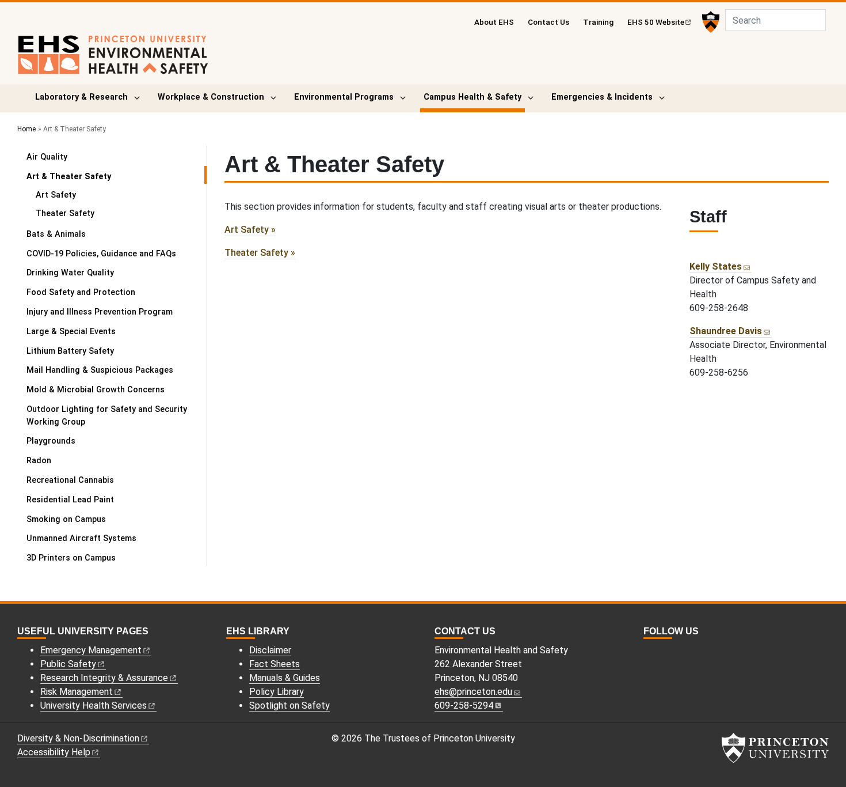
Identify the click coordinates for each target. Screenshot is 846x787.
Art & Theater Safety (100, 176)
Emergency (91, 650)
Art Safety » (250, 229)
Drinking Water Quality (70, 273)
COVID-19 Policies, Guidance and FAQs (101, 254)
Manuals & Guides (284, 677)
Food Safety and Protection (80, 292)
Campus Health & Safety (474, 97)
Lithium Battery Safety (70, 351)
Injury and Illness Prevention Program (99, 312)
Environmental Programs (344, 97)
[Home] (113, 59)
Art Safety (56, 195)
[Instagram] (648, 651)
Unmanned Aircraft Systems (81, 538)
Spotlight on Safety (289, 705)
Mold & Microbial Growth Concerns (95, 390)
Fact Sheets (274, 664)
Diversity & (78, 738)
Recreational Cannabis (70, 480)
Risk (76, 691)
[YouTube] (673, 651)
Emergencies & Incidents (602, 97)
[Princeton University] (709, 22)
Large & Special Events (71, 331)
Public (68, 664)
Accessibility (53, 752)
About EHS (494, 22)
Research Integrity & (104, 677)
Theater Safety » (259, 252)
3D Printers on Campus (71, 558)
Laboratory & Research (81, 97)
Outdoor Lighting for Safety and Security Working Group (106, 415)
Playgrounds (50, 441)
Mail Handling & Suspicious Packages (99, 370)
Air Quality (46, 157)
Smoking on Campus (66, 519)
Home (26, 129)
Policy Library (276, 691)
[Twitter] (661, 651)
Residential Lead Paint (70, 500)
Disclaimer (270, 650)
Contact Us (548, 22)
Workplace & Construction (211, 97)
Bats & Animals (56, 234)
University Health (93, 705)
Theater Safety (65, 213)
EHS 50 (655, 22)
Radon (38, 461)
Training (598, 22)
